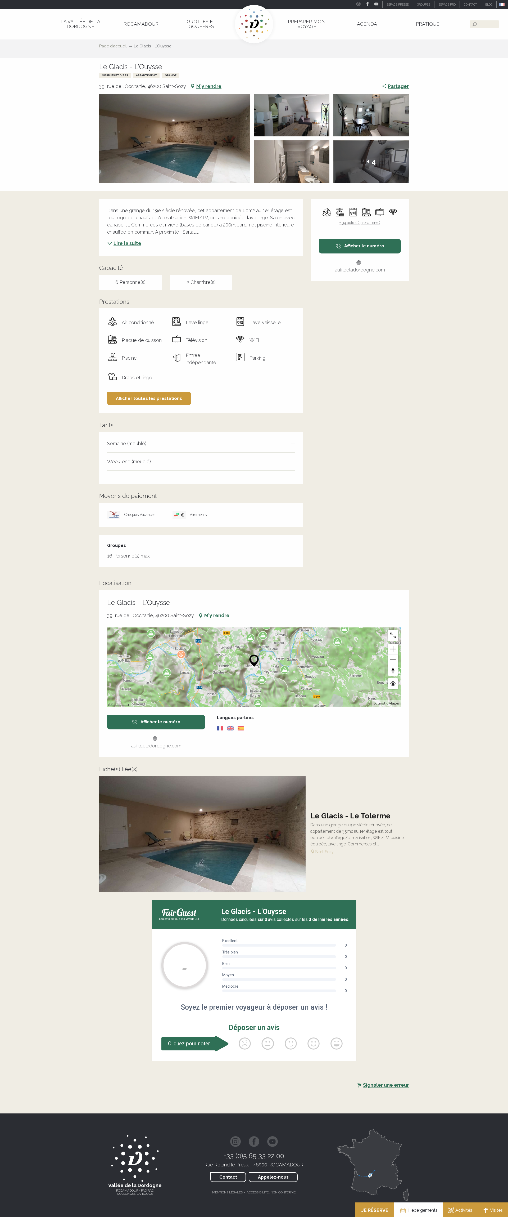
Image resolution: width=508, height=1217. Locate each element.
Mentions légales (227, 1192)
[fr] (502, 4)
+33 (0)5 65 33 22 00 (254, 1156)
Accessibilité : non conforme (271, 1192)
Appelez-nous (273, 1177)
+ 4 (371, 161)
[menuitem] (80, 24)
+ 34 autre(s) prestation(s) (359, 223)
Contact (228, 1177)
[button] (502, 4)
